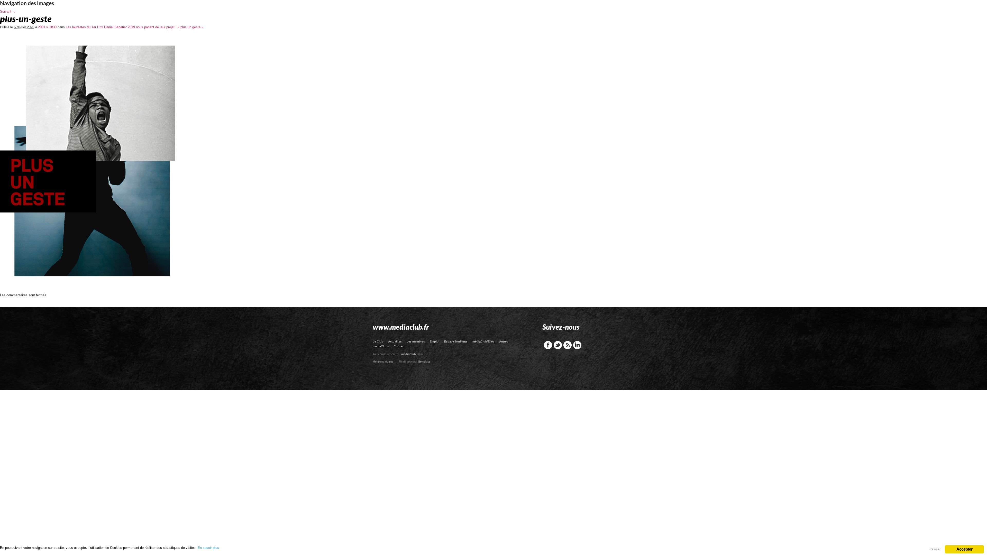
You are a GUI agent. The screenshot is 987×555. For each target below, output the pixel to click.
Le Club (378, 341)
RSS (567, 345)
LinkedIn (577, 345)
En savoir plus (208, 548)
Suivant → (8, 11)
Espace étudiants (456, 341)
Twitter (558, 345)
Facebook (548, 345)
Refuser (934, 549)
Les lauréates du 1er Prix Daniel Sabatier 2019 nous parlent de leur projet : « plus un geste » (134, 27)
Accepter (964, 549)
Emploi (434, 341)
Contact (399, 346)
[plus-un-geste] (93, 291)
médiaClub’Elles (483, 341)
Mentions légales (383, 361)
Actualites (395, 341)
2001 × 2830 (47, 27)
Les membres (416, 341)
